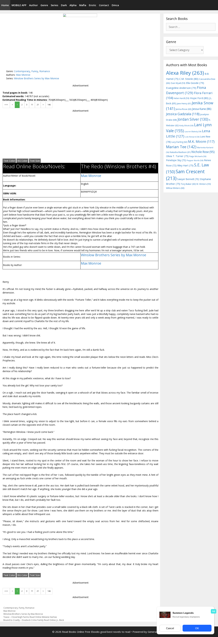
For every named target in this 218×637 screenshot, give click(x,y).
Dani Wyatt (178, 83)
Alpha (72, 5)
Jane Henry (184, 103)
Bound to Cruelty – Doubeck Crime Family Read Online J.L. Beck (33, 620)
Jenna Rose (183, 109)
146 (49, 104)
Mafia (82, 5)
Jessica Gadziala (183, 114)
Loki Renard (192, 137)
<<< (6, 104)
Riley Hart (185, 165)
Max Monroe (23, 74)
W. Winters (203, 184)
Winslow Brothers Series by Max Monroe (36, 78)
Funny (34, 71)
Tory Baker (188, 184)
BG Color (22, 160)
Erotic (92, 5)
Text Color (9, 160)
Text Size (35, 160)
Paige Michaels (197, 156)
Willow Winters (175, 188)
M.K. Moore (201, 141)
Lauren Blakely (192, 131)
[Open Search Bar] (215, 5)
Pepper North (195, 160)
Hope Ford (199, 98)
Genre (44, 5)
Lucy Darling (179, 142)
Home (5, 5)
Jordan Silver (193, 119)
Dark (64, 5)
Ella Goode (195, 83)
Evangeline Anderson (181, 87)
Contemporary (22, 71)
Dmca (115, 5)
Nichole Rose (203, 152)
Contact (104, 5)
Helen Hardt (181, 98)
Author (33, 5)
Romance (44, 71)
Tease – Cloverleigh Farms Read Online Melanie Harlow (30, 617)
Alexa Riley (185, 72)
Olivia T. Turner (177, 156)
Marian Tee (181, 146)
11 (32, 104)
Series (54, 5)
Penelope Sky (176, 160)
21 (38, 104)
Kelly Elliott (186, 125)
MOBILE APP (19, 5)
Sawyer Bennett (188, 179)
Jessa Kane (201, 109)
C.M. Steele (188, 78)
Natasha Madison (180, 152)
